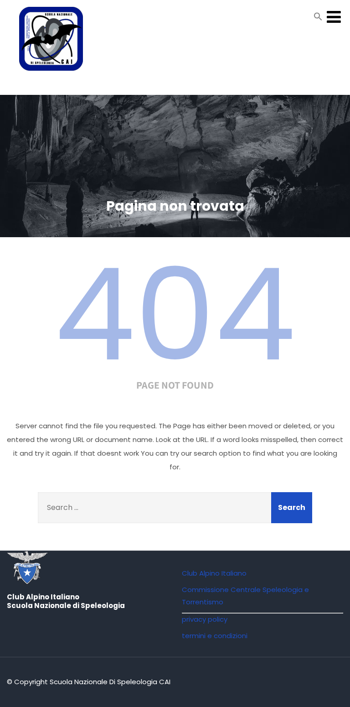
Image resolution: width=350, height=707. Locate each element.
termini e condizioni (214, 635)
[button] (318, 18)
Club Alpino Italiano (214, 573)
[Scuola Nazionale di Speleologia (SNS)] (51, 73)
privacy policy (204, 619)
